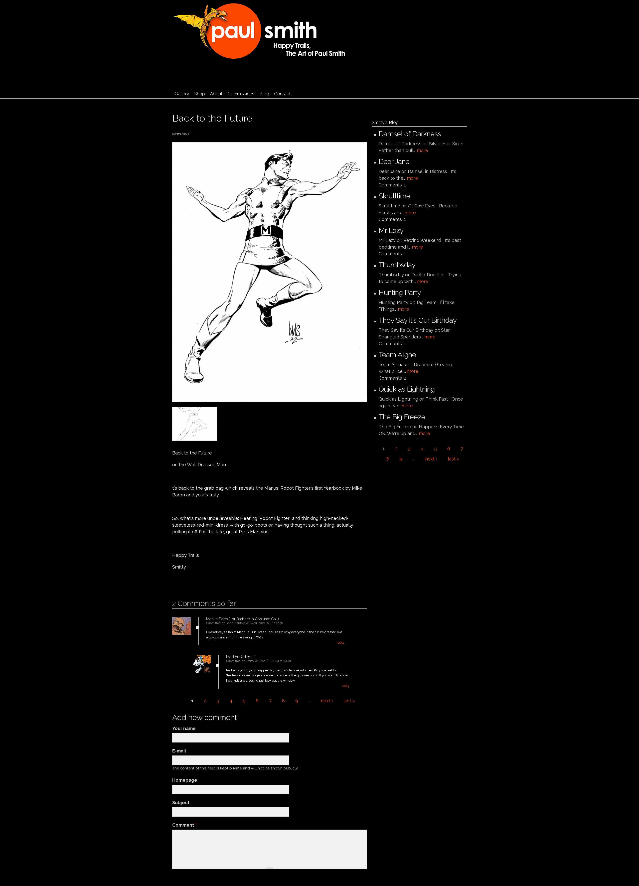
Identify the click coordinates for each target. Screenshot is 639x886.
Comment (184, 825)
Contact (282, 93)
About (216, 93)
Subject (181, 802)
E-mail (179, 750)
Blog (264, 93)
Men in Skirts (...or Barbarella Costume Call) (242, 619)
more (422, 150)
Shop (199, 93)
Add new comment (187, 583)
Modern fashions (240, 657)
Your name (184, 728)
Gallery (182, 93)
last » (349, 700)
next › (327, 700)
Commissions (240, 93)
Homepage (184, 780)
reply (340, 642)
